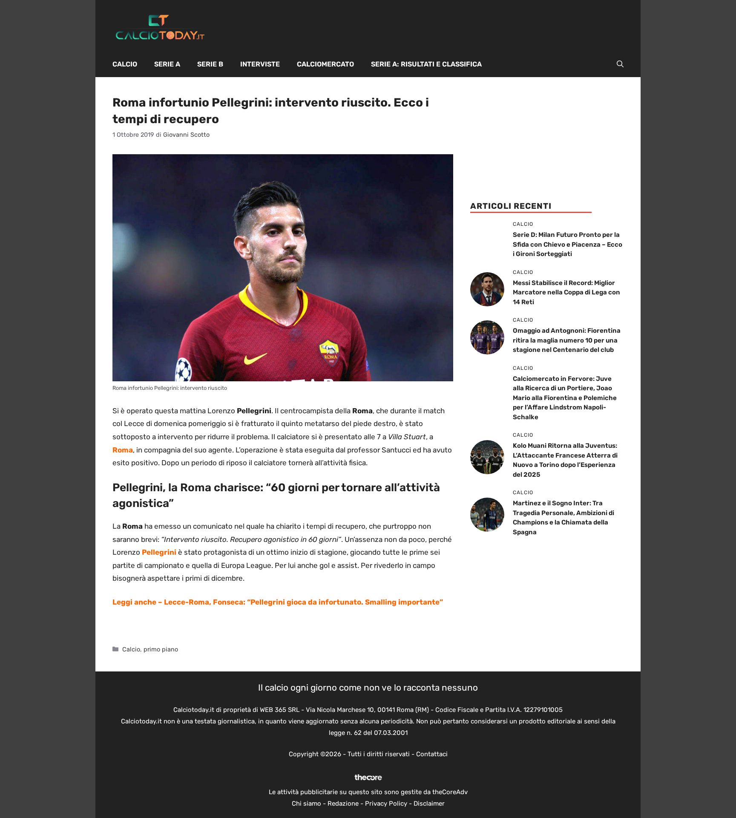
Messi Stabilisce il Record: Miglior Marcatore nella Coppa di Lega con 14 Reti (566, 292)
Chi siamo (306, 803)
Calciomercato (325, 64)
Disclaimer (429, 803)
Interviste (260, 64)
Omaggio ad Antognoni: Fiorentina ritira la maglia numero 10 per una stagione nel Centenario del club (567, 340)
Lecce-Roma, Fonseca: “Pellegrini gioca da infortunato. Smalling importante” (303, 602)
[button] (620, 64)
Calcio (124, 64)
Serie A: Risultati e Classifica (426, 64)
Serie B (210, 64)
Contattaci (432, 754)
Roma (122, 450)
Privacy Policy (386, 803)
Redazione (343, 803)
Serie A (167, 64)
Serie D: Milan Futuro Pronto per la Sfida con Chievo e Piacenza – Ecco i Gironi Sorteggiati (567, 244)
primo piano (161, 649)
